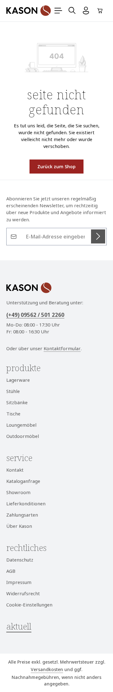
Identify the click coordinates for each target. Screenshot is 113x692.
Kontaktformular (62, 348)
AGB (10, 571)
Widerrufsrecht (23, 593)
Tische (13, 413)
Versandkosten (47, 669)
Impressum (18, 582)
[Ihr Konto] (86, 10)
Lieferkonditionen (26, 503)
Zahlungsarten (22, 515)
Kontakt (15, 470)
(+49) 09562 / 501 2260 (35, 314)
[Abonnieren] (98, 236)
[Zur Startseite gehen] (28, 10)
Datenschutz (19, 560)
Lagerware (18, 380)
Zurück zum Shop (56, 166)
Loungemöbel (21, 425)
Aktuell (18, 626)
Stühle (13, 391)
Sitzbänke (17, 402)
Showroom (18, 492)
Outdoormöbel (22, 436)
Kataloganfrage (23, 481)
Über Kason (19, 526)
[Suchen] (72, 10)
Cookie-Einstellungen (29, 604)
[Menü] (58, 10)
